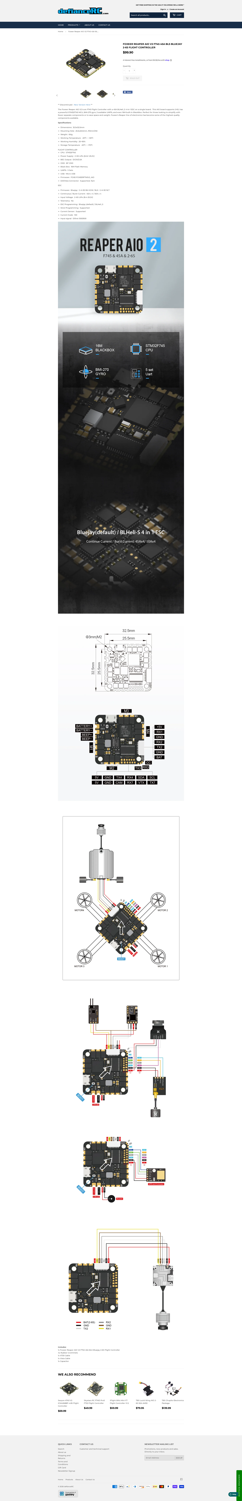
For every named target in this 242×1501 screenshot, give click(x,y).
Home (61, 25)
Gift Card (62, 1468)
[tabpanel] (85, 94)
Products (73, 25)
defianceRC (69, 1486)
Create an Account (177, 9)
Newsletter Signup (66, 1471)
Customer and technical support (94, 1449)
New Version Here (82, 105)
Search (61, 1449)
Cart (179, 15)
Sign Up (179, 1458)
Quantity (127, 66)
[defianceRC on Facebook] (181, 1480)
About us (62, 1452)
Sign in (163, 9)
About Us (89, 25)
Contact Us (104, 25)
